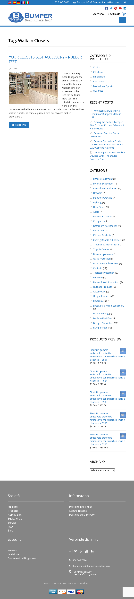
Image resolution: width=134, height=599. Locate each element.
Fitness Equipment (103, 178)
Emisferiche (99, 76)
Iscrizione (13, 554)
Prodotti (13, 510)
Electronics (99, 300)
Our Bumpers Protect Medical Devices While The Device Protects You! (107, 156)
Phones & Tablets (102, 216)
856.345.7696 (62, 2)
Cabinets (97, 268)
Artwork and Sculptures (105, 188)
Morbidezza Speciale (104, 86)
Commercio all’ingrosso (22, 558)
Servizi (12, 522)
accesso (12, 550)
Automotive (99, 291)
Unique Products (102, 296)
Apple (96, 211)
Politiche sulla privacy (82, 514)
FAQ (10, 526)
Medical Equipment (103, 183)
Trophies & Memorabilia (106, 244)
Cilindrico (98, 72)
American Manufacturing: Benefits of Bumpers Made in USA (105, 114)
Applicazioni (15, 514)
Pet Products (100, 230)
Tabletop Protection (103, 272)
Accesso (98, 14)
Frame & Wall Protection (106, 282)
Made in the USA (102, 318)
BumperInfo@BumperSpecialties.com (98, 2)
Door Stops (99, 207)
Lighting (97, 202)
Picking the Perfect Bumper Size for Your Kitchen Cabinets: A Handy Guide (107, 125)
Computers (99, 221)
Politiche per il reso (80, 507)
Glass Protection (102, 258)
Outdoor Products (102, 286)
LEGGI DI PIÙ (19, 124)
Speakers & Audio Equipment (108, 305)
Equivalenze (15, 518)
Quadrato (98, 90)
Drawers (97, 192)
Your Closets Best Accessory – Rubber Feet (45, 59)
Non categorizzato (103, 254)
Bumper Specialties (103, 323)
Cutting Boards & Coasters (107, 240)
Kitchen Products (102, 235)
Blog (10, 530)
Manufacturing (101, 313)
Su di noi (13, 507)
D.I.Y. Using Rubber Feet (105, 263)
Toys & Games (101, 249)
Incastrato (98, 81)
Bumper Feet (100, 327)
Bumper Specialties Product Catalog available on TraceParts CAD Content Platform (107, 144)
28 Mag (14, 68)
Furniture (98, 277)
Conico (96, 67)
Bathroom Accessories (105, 225)
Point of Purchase (102, 197)
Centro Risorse (78, 510)
